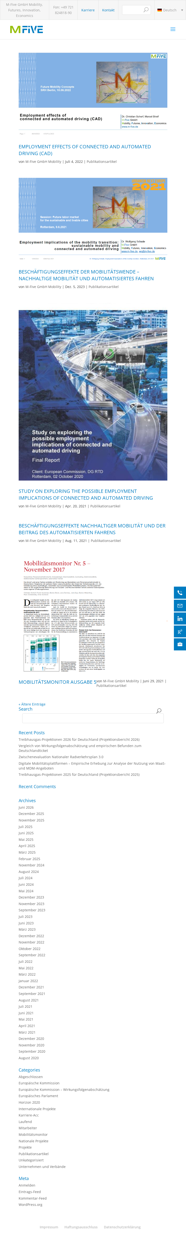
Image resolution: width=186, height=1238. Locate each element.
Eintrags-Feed (30, 1191)
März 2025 (27, 852)
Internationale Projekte (37, 1109)
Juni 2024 (26, 884)
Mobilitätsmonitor (33, 1134)
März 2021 (27, 1032)
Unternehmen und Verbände (42, 1166)
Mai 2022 (26, 968)
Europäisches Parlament (38, 1096)
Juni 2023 (26, 923)
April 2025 (27, 845)
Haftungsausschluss (81, 1227)
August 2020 (29, 1058)
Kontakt (108, 10)
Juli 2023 (25, 916)
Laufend (25, 1121)
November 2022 (31, 942)
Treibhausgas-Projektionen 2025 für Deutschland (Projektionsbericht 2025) (79, 774)
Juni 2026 (26, 807)
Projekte (25, 1147)
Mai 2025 (26, 839)
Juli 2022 (25, 961)
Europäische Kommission (39, 1083)
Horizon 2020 (29, 1102)
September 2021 (32, 993)
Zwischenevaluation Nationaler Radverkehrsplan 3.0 (61, 757)
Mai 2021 (26, 1019)
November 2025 (31, 820)
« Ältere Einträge (32, 704)
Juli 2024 (25, 878)
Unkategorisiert (31, 1160)
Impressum (49, 1227)
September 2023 (32, 910)
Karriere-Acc (29, 1115)
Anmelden (27, 1185)
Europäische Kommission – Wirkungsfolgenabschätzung (64, 1089)
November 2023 (31, 903)
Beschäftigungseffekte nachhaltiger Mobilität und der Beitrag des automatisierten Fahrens (92, 529)
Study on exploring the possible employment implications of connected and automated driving (86, 494)
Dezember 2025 (31, 813)
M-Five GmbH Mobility (43, 161)
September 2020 (32, 1051)
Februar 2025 (29, 859)
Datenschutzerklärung (122, 1227)
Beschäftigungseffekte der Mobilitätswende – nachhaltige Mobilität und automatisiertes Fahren (86, 275)
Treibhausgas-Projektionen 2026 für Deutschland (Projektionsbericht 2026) (79, 739)
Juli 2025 (25, 826)
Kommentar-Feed (33, 1198)
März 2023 (27, 929)
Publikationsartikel (102, 161)
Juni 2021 (26, 1013)
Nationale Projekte (33, 1141)
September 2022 (32, 955)
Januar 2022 (28, 981)
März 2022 (27, 974)
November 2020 (31, 1045)
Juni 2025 (26, 833)
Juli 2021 (25, 1006)
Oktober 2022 (29, 948)
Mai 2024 (26, 891)
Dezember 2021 (31, 987)
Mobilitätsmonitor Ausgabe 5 (57, 682)
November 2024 (31, 865)
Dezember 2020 (31, 1038)
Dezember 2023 (31, 897)
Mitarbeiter (28, 1128)
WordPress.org (30, 1204)
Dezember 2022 (31, 936)
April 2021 (27, 1025)
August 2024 (29, 871)
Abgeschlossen (31, 1076)
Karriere (88, 10)
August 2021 (29, 1000)
